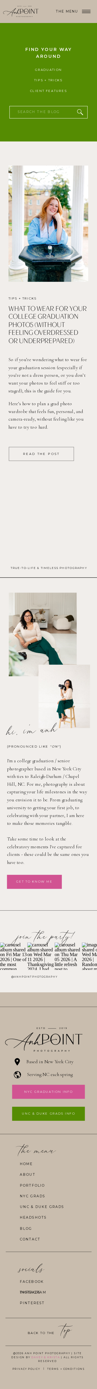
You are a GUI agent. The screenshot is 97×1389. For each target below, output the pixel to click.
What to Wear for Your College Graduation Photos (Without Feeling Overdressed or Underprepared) (47, 325)
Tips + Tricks (22, 298)
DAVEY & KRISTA (45, 1357)
